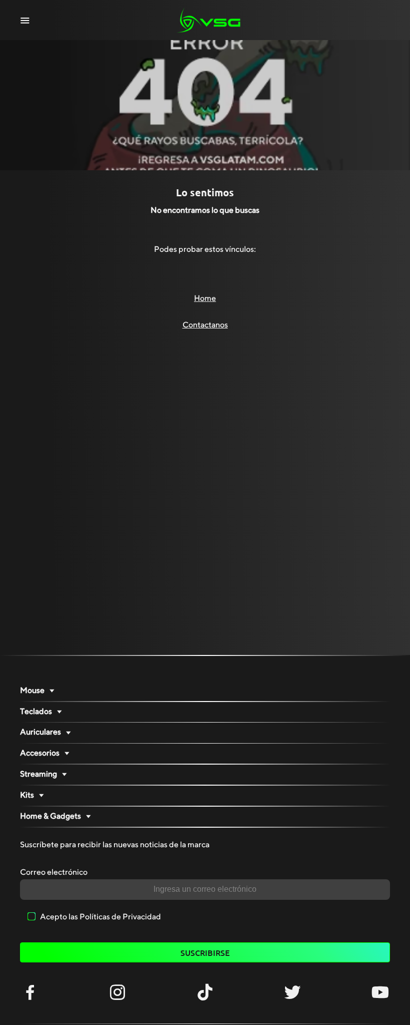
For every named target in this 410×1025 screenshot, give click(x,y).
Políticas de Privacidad (120, 916)
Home (205, 298)
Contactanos (205, 324)
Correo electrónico (54, 872)
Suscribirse (205, 952)
